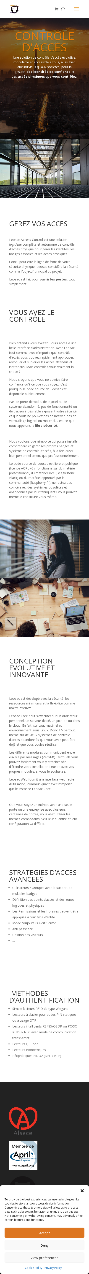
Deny (44, 1245)
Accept (44, 1233)
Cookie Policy (33, 1268)
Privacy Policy (53, 1268)
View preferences (44, 1257)
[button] (82, 1190)
